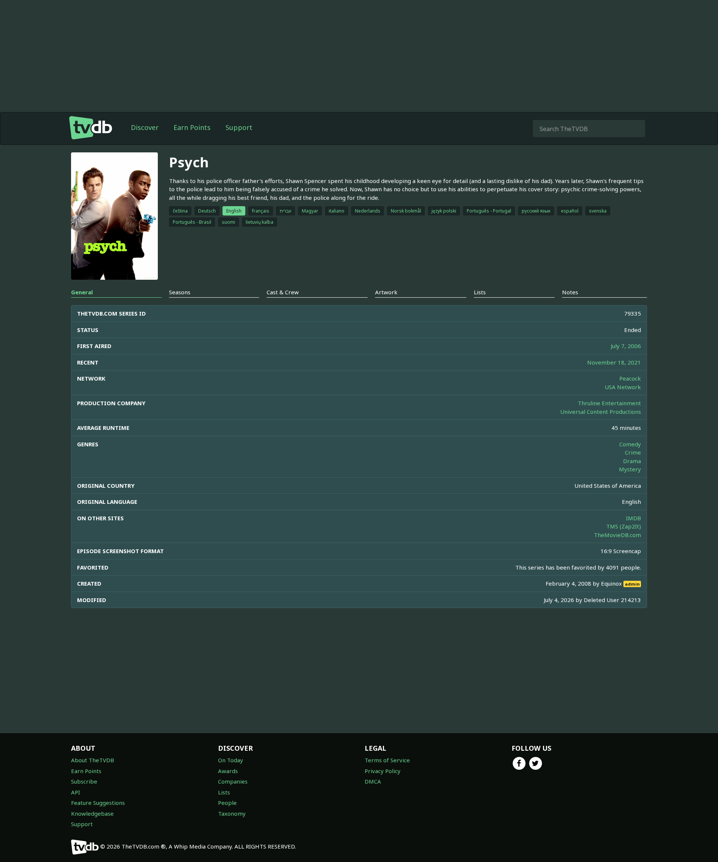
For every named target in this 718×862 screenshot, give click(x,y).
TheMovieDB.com (617, 535)
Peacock (630, 378)
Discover (145, 127)
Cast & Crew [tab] (283, 292)
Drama (632, 461)
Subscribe (84, 781)
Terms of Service (387, 760)
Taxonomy (232, 813)
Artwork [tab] (386, 292)
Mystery (630, 469)
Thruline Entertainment (609, 403)
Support (238, 127)
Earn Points (192, 127)
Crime (633, 452)
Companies (233, 781)
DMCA (373, 781)
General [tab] (82, 292)
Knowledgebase (92, 813)
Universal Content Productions (600, 411)
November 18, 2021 (614, 362)
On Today (230, 760)
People (227, 802)
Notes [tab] (570, 292)
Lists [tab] (480, 292)
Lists (224, 792)
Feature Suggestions (98, 802)
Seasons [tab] (179, 292)
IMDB (633, 518)
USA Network (623, 387)
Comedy (630, 444)
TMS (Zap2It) (623, 526)
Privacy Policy (383, 771)
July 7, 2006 (626, 346)
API (75, 792)
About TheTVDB (92, 760)
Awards (228, 771)
